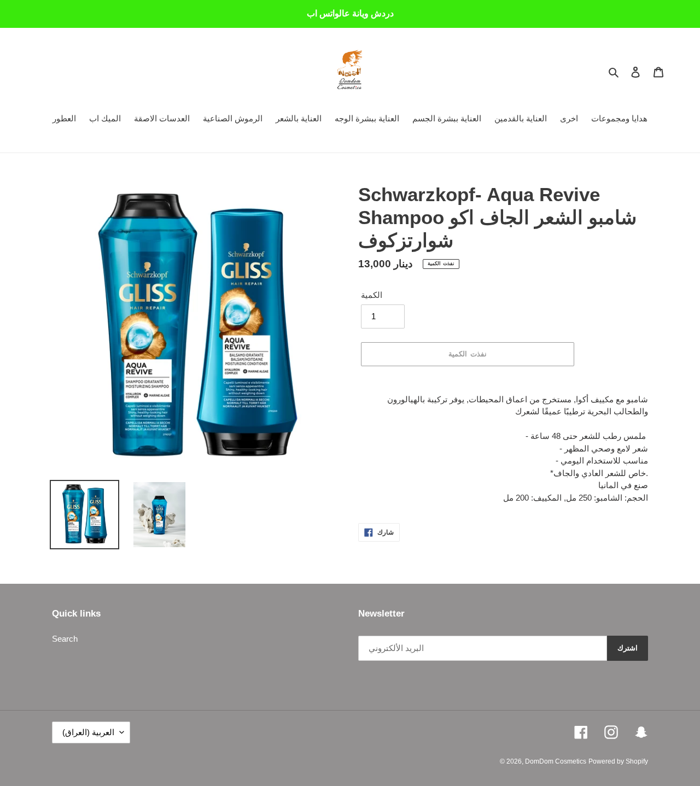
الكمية (371, 295)
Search (65, 638)
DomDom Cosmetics (555, 761)
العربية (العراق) (88, 732)
